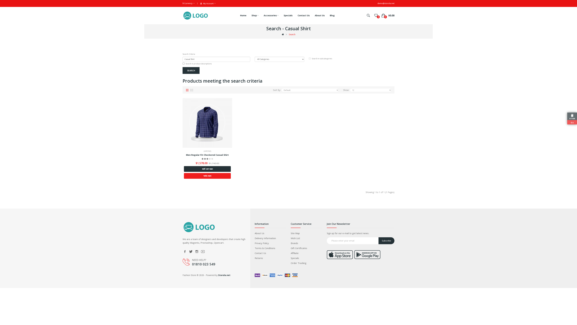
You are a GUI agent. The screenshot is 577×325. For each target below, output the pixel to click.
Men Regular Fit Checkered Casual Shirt (207, 155)
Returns (259, 258)
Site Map (295, 233)
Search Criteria (189, 54)
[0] (376, 15)
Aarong (207, 151)
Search (292, 34)
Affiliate (295, 253)
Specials (295, 258)
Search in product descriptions (199, 63)
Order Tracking (298, 263)
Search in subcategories (322, 58)
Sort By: (277, 90)
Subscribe (386, 240)
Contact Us (260, 253)
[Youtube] (203, 251)
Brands (294, 243)
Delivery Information (265, 238)
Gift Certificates (299, 248)
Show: (346, 90)
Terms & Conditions (265, 248)
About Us (259, 233)
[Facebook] (185, 251)
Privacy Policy (262, 243)
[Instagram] (197, 251)
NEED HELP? (199, 260)
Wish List (295, 238)
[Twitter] (191, 251)
